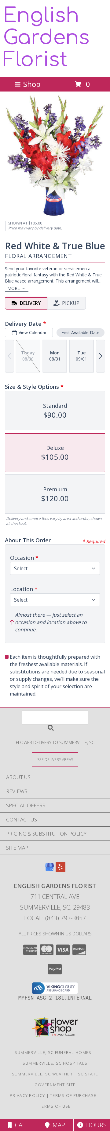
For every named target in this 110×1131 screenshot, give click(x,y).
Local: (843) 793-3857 (55, 918)
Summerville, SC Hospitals (55, 1063)
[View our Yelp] (60, 869)
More (13, 288)
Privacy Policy (27, 1095)
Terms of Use (55, 1106)
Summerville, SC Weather (42, 1074)
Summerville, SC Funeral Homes (53, 1052)
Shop (31, 84)
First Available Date (80, 332)
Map (57, 1125)
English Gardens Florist (46, 38)
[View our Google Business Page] (49, 869)
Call (20, 1125)
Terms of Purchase (73, 1095)
